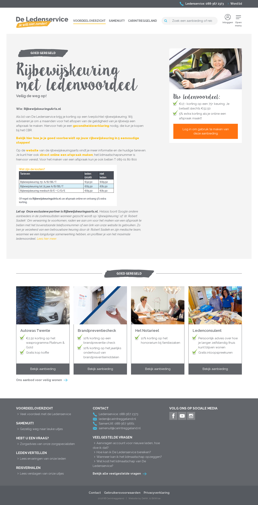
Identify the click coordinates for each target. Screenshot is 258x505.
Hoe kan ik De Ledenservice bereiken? (124, 452)
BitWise (156, 498)
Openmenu (238, 24)
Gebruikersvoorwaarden (122, 493)
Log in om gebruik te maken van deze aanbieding (206, 131)
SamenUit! (117, 20)
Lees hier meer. (47, 239)
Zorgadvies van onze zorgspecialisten (47, 444)
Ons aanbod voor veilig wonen (39, 380)
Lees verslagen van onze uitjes (42, 473)
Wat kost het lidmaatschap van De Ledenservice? (119, 463)
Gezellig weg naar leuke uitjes (41, 429)
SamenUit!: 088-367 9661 (116, 423)
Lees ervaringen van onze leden (43, 458)
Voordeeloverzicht (89, 20)
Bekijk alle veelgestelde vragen (117, 473)
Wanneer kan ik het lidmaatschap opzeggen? (129, 457)
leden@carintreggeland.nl (117, 419)
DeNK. (145, 498)
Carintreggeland (142, 20)
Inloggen (228, 22)
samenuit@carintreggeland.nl (120, 428)
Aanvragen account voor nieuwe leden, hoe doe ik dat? (126, 445)
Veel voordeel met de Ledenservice (45, 414)
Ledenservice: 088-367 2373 (204, 3)
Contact (95, 493)
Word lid (236, 3)
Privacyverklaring (157, 493)
